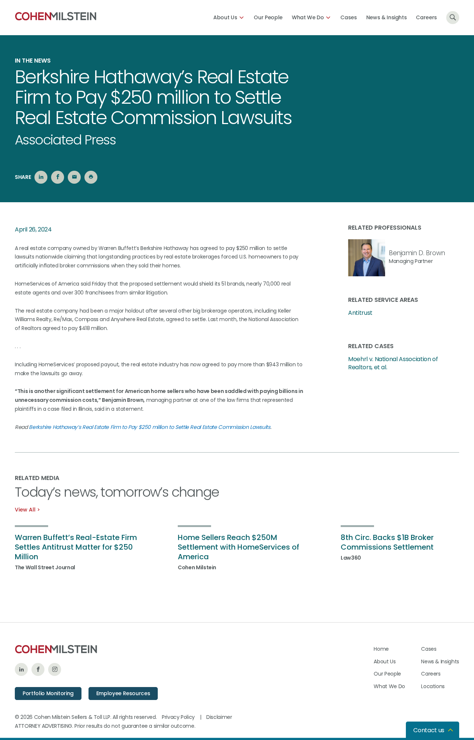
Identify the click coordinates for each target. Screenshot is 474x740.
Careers (426, 17)
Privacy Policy (178, 717)
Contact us (428, 730)
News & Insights (386, 17)
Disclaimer (219, 717)
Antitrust (360, 313)
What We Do (308, 17)
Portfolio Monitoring (48, 693)
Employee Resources (123, 693)
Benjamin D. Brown (417, 253)
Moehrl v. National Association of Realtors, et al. (393, 363)
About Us (225, 17)
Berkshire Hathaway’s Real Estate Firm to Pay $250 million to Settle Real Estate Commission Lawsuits (149, 427)
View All (25, 509)
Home (381, 649)
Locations (433, 686)
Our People (268, 17)
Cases (348, 17)
